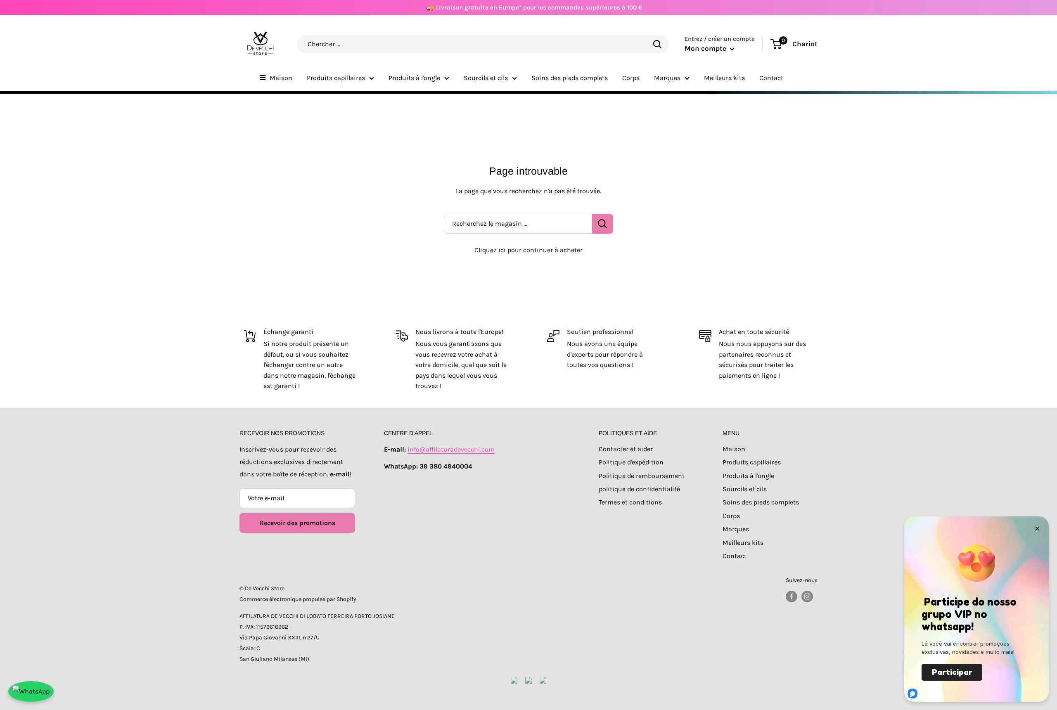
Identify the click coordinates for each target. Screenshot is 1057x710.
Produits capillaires (336, 78)
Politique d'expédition (631, 462)
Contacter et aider (626, 449)
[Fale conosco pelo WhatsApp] (31, 691)
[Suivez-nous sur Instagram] (807, 596)
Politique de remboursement (642, 476)
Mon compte (706, 48)
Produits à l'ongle (414, 78)
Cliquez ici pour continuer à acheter (528, 250)
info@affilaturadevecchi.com (451, 449)
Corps (631, 78)
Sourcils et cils (486, 78)
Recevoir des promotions (297, 523)
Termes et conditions (630, 502)
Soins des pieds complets (569, 78)
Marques (667, 78)
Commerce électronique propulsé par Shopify (297, 599)
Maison (281, 78)
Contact (771, 78)
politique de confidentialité (639, 489)
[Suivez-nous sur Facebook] (791, 596)
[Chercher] (657, 44)
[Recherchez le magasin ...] (602, 224)
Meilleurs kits (724, 78)
